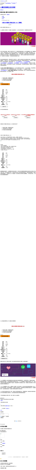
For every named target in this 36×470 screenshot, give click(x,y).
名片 (3, 18)
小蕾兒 (1, 400)
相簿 (3, 16)
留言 (8, 405)
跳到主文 (1, 9)
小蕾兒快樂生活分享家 (7, 7)
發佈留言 (2, 417)
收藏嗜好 (8, 14)
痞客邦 (6, 405)
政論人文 (7, 408)
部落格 (3, 17)
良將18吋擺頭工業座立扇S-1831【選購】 (12, 22)
